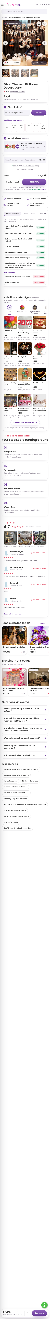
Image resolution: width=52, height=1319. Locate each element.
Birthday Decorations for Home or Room (21, 769)
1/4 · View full (40, 63)
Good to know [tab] (29, 214)
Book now (34, 182)
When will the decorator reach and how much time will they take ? (21, 719)
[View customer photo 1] (10, 537)
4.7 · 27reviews (12, 63)
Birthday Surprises (30, 781)
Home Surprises (10, 781)
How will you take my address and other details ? (21, 709)
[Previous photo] (5, 43)
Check (39, 112)
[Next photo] (44, 43)
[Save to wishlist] (44, 23)
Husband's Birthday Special (15, 787)
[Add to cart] (27, 1313)
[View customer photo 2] (25, 537)
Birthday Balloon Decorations (16, 816)
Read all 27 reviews (12, 614)
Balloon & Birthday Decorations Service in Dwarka (25, 804)
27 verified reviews (17, 91)
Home (4, 18)
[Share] (38, 23)
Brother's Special (11, 822)
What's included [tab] (12, 214)
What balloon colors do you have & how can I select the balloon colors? (23, 729)
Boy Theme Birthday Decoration (17, 828)
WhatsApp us (35, 189)
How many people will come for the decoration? (19, 746)
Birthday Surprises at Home (15, 799)
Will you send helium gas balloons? (19, 755)
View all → (44, 623)
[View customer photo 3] (39, 537)
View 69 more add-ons (23, 422)
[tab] (6, 73)
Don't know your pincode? (14, 120)
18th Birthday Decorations (15, 810)
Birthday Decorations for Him (16, 775)
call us (43, 189)
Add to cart (13, 182)
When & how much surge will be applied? (22, 738)
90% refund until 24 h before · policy (26, 166)
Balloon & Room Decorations (16, 793)
